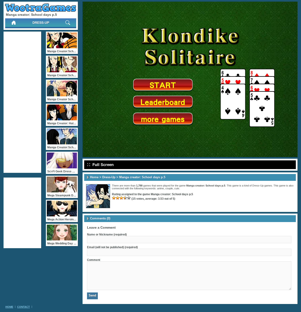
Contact (23, 306)
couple (169, 188)
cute (176, 188)
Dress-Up (40, 22)
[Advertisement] (22, 102)
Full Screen (103, 164)
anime (160, 188)
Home (94, 177)
